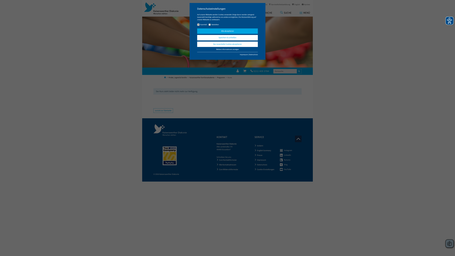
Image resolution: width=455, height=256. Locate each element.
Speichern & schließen (227, 37)
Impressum (244, 54)
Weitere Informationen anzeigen (227, 49)
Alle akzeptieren (227, 31)
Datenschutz (253, 54)
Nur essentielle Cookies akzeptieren (227, 44)
